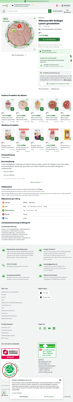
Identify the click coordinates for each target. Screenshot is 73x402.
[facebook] (40, 328)
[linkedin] (54, 328)
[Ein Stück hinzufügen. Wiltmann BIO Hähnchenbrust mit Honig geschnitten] (42, 109)
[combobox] (27, 11)
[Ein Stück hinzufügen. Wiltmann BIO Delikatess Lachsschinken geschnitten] (56, 109)
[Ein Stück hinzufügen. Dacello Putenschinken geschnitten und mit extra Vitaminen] (56, 138)
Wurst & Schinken (43, 89)
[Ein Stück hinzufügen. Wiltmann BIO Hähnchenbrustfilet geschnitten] (27, 109)
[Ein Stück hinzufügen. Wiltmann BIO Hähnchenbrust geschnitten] (12, 109)
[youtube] (49, 328)
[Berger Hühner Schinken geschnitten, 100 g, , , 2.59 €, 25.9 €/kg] (37, 134)
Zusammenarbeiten (14, 275)
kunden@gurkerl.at (50, 264)
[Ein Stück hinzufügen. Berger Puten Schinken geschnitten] (12, 138)
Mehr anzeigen (68, 80)
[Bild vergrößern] (34, 49)
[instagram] (44, 328)
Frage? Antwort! (49, 249)
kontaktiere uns (43, 193)
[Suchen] (49, 11)
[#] (47, 350)
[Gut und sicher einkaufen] (10, 370)
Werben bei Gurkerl (50, 275)
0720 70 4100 (12, 264)
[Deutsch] (57, 5)
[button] (66, 5)
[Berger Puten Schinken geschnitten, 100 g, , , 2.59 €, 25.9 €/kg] (8, 134)
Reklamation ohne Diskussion (17, 249)
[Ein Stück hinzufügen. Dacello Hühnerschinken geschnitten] (27, 138)
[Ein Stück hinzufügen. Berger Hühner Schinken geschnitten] (42, 138)
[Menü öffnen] (4, 11)
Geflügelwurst (55, 89)
